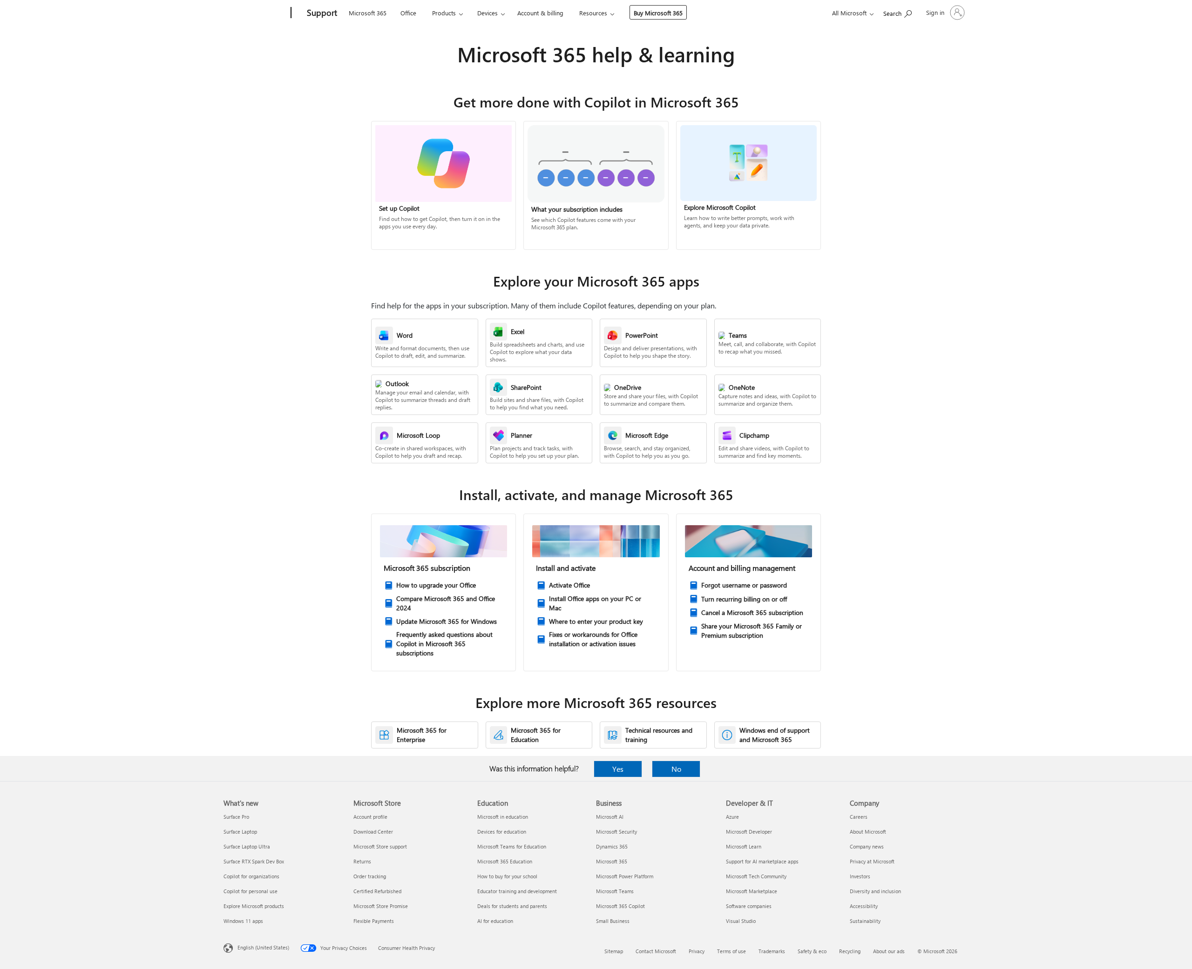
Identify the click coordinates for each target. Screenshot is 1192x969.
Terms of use (731, 951)
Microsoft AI (609, 816)
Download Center (373, 831)
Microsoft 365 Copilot (620, 905)
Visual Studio (741, 920)
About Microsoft (868, 831)
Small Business (613, 920)
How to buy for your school (507, 876)
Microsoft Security (616, 831)
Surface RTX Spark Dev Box (254, 861)
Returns (362, 861)
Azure (732, 816)
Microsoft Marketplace (751, 891)
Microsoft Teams (615, 891)
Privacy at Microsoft (872, 861)
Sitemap (613, 951)
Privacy (696, 951)
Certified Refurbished (377, 891)
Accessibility (864, 905)
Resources (593, 13)
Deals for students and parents (512, 905)
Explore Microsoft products (254, 905)
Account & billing (540, 13)
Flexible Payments (373, 920)
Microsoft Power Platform (624, 876)
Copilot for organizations (251, 876)
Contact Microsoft (656, 951)
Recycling (849, 951)
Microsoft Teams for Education (511, 846)
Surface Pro (236, 816)
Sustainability (865, 920)
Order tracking (369, 876)
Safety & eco (812, 951)
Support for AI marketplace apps (762, 861)
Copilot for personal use (251, 891)
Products (444, 13)
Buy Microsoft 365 (658, 13)
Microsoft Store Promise (380, 905)
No (676, 769)
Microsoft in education (502, 816)
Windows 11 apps (243, 920)
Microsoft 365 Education (504, 861)
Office (408, 13)
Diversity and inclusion (875, 891)
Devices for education (501, 831)
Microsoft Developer (749, 831)
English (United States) (263, 947)
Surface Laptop (240, 831)
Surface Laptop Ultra (247, 846)
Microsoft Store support (380, 846)
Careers (858, 816)
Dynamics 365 (612, 846)
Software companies (749, 905)
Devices (487, 13)
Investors (860, 876)
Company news (867, 846)
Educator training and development (517, 891)
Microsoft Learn (743, 846)
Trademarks (772, 951)
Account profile (370, 816)
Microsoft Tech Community (756, 876)
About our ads (889, 951)
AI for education (495, 920)
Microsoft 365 (367, 13)
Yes (617, 769)
